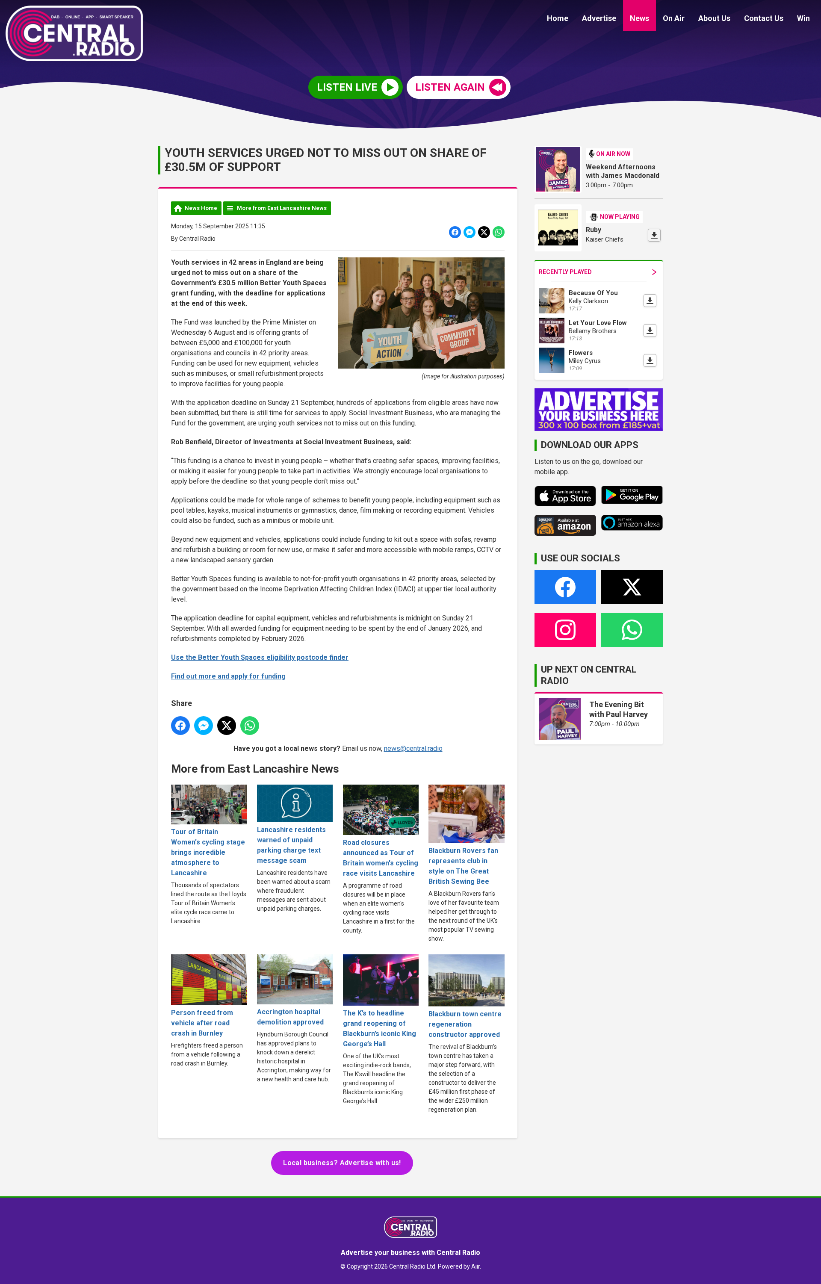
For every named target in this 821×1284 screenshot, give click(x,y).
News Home (201, 208)
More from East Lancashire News (282, 208)
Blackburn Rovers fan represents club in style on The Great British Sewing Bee (463, 866)
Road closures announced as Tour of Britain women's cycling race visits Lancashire (380, 857)
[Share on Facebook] (455, 232)
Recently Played (565, 272)
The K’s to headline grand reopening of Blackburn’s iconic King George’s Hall (379, 1028)
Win (803, 18)
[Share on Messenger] (469, 232)
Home (557, 18)
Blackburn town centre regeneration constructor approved (465, 1024)
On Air (674, 18)
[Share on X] (484, 232)
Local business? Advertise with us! (342, 1163)
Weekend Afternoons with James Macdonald (622, 171)
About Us (714, 18)
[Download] (654, 235)
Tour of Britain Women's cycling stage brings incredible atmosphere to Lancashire (208, 852)
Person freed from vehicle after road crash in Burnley (202, 1023)
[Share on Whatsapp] (499, 232)
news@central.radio (413, 748)
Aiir (475, 1266)
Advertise (599, 18)
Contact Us (763, 18)
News (639, 18)
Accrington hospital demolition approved (290, 1017)
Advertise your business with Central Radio (410, 1253)
